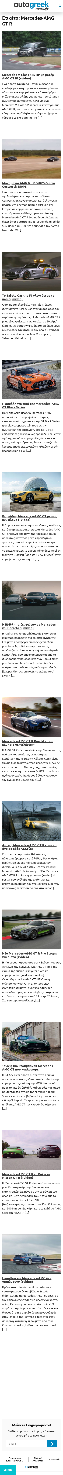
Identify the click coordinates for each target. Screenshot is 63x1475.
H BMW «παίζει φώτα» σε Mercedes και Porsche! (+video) (29, 626)
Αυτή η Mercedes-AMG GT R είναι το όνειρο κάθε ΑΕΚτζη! (29, 846)
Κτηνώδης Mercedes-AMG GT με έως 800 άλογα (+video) (29, 517)
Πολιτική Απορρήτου (38, 1459)
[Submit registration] (52, 1443)
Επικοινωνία (54, 1459)
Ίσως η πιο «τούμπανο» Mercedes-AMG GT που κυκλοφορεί (28, 1067)
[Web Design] (31, 1467)
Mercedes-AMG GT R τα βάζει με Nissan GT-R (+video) (26, 1175)
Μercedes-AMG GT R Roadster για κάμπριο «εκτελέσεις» (27, 742)
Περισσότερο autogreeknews (13, 1459)
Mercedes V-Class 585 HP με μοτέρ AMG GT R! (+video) (28, 76)
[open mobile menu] (2, 6)
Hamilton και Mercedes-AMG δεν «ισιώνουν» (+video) (26, 1279)
